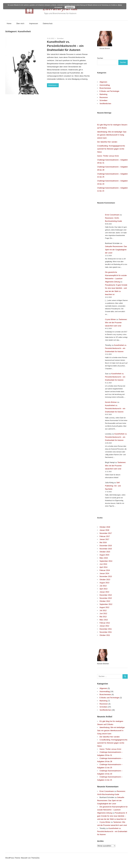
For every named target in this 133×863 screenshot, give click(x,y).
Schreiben (60, 38)
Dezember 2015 (106, 546)
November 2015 (106, 549)
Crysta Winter (110, 319)
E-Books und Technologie (109, 91)
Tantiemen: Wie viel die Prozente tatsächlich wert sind (116, 322)
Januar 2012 (104, 626)
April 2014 (103, 567)
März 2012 (104, 620)
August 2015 (104, 555)
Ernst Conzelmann (112, 215)
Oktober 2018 (105, 527)
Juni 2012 (103, 614)
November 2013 (106, 576)
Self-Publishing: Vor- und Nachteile (113, 486)
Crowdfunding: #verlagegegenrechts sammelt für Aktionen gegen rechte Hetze (111, 149)
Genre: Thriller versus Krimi (108, 156)
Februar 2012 (105, 623)
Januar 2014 (104, 573)
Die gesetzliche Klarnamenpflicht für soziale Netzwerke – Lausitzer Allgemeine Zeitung (112, 810)
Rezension (104, 97)
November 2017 (106, 533)
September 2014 (106, 561)
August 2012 (104, 607)
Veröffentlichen (105, 104)
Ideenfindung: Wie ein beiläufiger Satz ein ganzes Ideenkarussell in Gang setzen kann (111, 135)
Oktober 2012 (105, 601)
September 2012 (106, 604)
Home (9, 24)
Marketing (103, 94)
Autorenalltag (105, 85)
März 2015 (104, 558)
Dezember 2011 (106, 629)
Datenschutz (48, 24)
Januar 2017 (104, 539)
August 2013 (104, 583)
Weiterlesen (52, 85)
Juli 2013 (103, 586)
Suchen (100, 58)
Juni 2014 (103, 564)
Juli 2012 (103, 611)
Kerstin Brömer (111, 402)
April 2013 (103, 589)
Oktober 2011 (105, 635)
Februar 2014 (105, 570)
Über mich (20, 24)
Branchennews (105, 88)
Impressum (33, 24)
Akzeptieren (69, 7)
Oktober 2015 (105, 552)
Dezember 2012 (106, 595)
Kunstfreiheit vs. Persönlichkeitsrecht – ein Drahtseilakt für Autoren (65, 46)
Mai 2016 (103, 542)
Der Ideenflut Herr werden (107, 142)
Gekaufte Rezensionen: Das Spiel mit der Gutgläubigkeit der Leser (116, 249)
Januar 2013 (104, 592)
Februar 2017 (105, 536)
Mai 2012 (103, 617)
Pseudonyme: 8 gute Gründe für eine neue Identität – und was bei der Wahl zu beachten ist (112, 816)
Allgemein (103, 82)
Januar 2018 (104, 530)
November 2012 (106, 598)
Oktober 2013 (105, 580)
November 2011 (106, 632)
